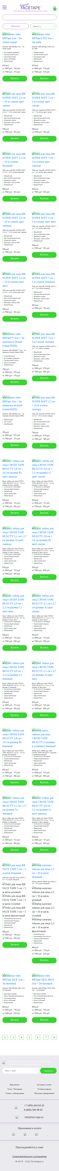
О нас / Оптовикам (15, 1089)
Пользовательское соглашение (29, 1156)
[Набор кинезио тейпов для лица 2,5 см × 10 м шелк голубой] (44, 909)
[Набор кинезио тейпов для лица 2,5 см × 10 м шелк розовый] (44, 894)
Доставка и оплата (44, 1085)
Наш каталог (15, 1085)
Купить (15, 78)
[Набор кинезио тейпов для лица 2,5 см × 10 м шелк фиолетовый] (44, 925)
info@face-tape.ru (34, 1117)
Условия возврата (44, 1089)
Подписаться (48, 1071)
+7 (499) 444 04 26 (34, 1105)
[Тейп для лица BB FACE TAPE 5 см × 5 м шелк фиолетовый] (14, 911)
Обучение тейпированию (44, 1093)
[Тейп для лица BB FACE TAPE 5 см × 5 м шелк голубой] (14, 899)
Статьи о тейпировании (15, 1093)
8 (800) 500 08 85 (33, 1109)
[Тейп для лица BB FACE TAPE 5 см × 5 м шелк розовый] (14, 888)
